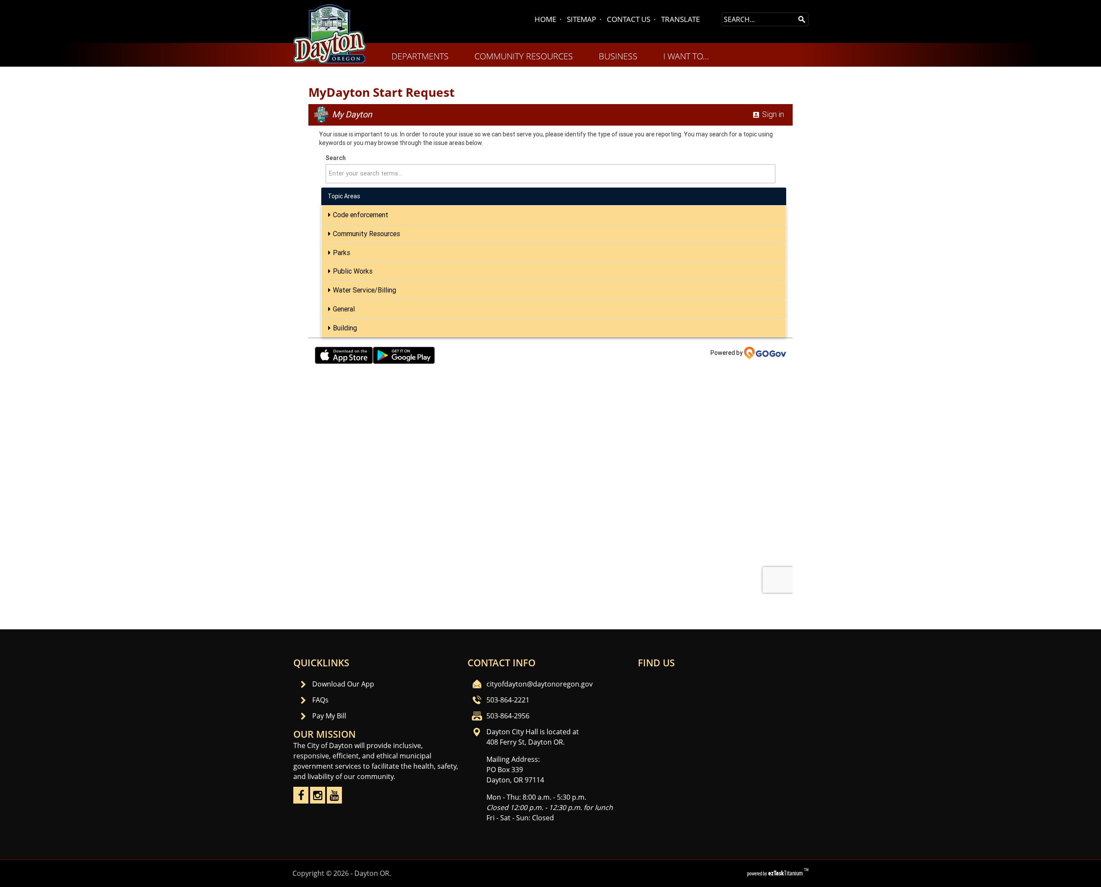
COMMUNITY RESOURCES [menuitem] (523, 56)
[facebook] (300, 801)
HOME (545, 19)
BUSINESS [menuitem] (618, 56)
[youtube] (334, 801)
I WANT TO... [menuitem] (686, 56)
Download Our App (343, 684)
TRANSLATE (680, 19)
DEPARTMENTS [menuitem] (420, 56)
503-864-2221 (507, 700)
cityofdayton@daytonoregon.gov (539, 684)
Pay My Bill (329, 716)
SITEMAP (581, 19)
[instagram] (317, 801)
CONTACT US (628, 19)
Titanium (786, 873)
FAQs (320, 700)
